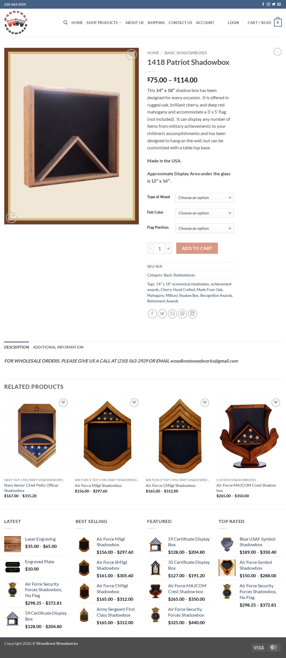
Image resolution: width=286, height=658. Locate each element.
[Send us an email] (279, 4)
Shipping (156, 22)
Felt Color (155, 212)
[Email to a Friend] (172, 313)
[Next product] (278, 52)
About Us (134, 22)
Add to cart (197, 248)
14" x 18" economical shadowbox (182, 284)
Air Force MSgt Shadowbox (98, 485)
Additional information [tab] (58, 347)
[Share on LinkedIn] (192, 313)
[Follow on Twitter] (273, 4)
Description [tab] (16, 347)
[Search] (65, 22)
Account (205, 22)
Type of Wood (158, 197)
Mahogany (155, 295)
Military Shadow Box (182, 295)
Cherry (166, 289)
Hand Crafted (184, 289)
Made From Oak (210, 289)
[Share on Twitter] (162, 313)
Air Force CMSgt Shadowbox (171, 485)
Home (77, 22)
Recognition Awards (216, 295)
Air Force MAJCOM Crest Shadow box (246, 488)
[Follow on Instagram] (268, 4)
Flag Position (157, 227)
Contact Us (180, 22)
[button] (233, 22)
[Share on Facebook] (152, 313)
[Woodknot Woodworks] (29, 23)
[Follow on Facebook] (263, 4)
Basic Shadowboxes (186, 53)
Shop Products (102, 22)
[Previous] (4, 452)
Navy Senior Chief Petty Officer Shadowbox (31, 488)
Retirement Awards (162, 301)
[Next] (281, 452)
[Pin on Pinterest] (182, 313)
